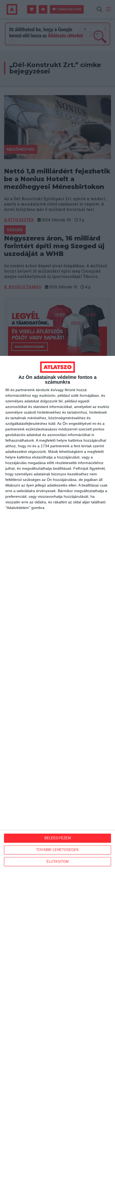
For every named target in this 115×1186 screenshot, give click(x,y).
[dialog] (57, 771)
